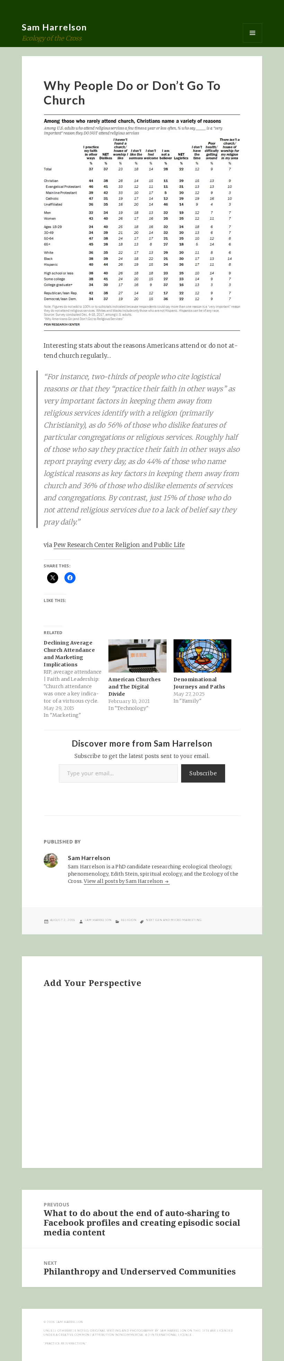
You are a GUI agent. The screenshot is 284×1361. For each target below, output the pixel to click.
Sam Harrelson (54, 27)
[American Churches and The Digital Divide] (137, 656)
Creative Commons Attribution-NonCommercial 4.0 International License (126, 1334)
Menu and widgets (252, 33)
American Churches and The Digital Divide (134, 686)
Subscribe (203, 773)
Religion (128, 920)
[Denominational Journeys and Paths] (202, 656)
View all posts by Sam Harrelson (124, 881)
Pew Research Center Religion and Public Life (119, 545)
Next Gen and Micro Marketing (174, 920)
